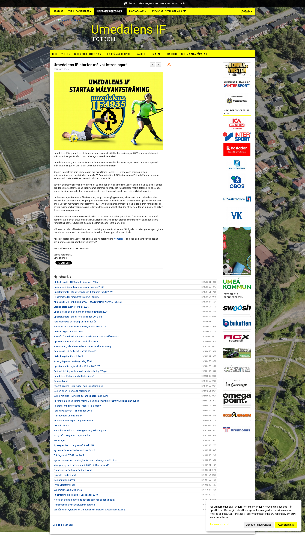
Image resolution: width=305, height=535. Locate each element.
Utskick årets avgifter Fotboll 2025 (71, 306)
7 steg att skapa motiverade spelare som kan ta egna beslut (84, 499)
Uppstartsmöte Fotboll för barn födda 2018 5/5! (78, 316)
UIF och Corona (61, 425)
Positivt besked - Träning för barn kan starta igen (78, 386)
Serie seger (59, 440)
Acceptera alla (286, 524)
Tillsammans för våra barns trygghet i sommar (77, 297)
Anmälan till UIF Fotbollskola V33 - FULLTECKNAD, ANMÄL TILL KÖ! (88, 302)
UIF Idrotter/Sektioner (109, 11)
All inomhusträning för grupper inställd (73, 420)
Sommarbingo (61, 381)
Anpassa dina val (219, 524)
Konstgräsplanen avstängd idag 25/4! (73, 361)
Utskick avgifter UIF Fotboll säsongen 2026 (76, 282)
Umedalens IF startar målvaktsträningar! (90, 65)
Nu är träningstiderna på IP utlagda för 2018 (76, 494)
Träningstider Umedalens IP (68, 415)
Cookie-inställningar (63, 525)
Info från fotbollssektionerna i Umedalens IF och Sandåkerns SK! (86, 336)
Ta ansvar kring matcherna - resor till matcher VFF (78, 405)
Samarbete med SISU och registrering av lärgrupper (80, 430)
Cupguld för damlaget (65, 475)
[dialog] (253, 515)
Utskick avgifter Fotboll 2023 (68, 356)
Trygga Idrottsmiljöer (64, 485)
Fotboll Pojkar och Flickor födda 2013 (73, 410)
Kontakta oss (137, 11)
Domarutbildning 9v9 (64, 480)
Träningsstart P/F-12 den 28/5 (69, 455)
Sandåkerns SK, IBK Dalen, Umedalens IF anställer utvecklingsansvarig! (89, 509)
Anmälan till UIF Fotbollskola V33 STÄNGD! (75, 351)
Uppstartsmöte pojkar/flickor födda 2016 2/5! (77, 366)
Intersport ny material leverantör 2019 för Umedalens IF (81, 465)
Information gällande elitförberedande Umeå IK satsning (82, 346)
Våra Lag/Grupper (78, 11)
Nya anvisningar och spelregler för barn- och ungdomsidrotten (85, 460)
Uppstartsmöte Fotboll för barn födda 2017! (76, 341)
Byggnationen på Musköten (68, 490)
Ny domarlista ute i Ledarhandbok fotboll (74, 450)
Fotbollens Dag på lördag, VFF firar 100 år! (75, 321)
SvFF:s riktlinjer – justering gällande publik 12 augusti (81, 396)
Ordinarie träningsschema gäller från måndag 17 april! (81, 371)
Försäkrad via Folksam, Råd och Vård (73, 470)
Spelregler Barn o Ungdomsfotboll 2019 (74, 445)
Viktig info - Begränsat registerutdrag (72, 435)
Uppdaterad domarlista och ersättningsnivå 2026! (79, 287)
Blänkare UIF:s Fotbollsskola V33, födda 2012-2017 (80, 326)
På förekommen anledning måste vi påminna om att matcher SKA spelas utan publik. (96, 400)
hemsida (119, 238)
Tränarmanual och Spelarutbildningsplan (74, 504)
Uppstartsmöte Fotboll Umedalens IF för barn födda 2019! (83, 292)
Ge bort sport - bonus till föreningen (72, 391)
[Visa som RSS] (169, 65)
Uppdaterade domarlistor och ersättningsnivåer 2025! (81, 311)
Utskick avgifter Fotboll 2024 (68, 331)
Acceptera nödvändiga (258, 524)
